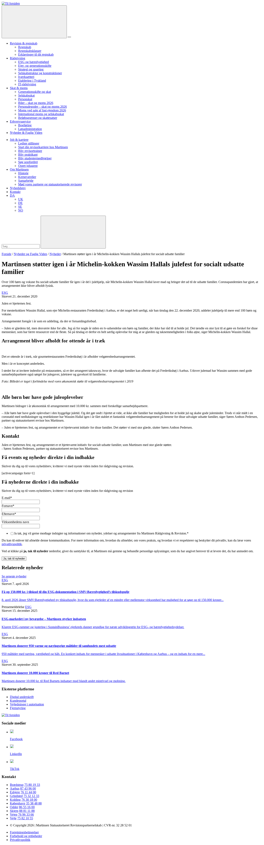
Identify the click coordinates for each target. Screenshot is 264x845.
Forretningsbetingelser (24, 832)
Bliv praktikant (28, 154)
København (17, 803)
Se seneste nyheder (14, 576)
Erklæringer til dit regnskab (36, 54)
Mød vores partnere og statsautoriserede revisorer (50, 184)
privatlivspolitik (12, 544)
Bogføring (25, 125)
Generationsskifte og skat (34, 91)
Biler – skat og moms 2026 (35, 103)
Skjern (14, 811)
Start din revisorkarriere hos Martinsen (43, 147)
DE (20, 203)
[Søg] (34, 21)
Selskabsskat (26, 95)
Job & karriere (19, 139)
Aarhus (14, 788)
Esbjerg (15, 792)
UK (20, 199)
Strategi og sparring (31, 69)
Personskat (25, 99)
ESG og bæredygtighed (33, 62)
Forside (6, 254)
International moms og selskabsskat (41, 114)
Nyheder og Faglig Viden (30, 254)
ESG (5, 292)
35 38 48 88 (34, 803)
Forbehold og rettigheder (26, 836)
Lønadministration (30, 129)
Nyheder (55, 254)
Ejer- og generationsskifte (34, 65)
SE (20, 206)
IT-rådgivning (27, 84)
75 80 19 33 (32, 784)
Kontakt (15, 192)
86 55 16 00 (27, 807)
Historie (23, 173)
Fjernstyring (18, 708)
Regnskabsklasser (29, 51)
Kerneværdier (27, 177)
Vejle (13, 818)
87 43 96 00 (28, 788)
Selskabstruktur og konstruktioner (40, 73)
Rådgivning (17, 58)
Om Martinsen (19, 169)
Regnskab (24, 47)
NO (20, 210)
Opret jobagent (28, 165)
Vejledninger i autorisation (27, 704)
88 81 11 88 (27, 811)
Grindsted (16, 796)
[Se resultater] (73, 232)
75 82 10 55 (25, 818)
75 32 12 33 (31, 796)
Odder (14, 807)
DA (12, 195)
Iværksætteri (26, 77)
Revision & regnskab (23, 43)
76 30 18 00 (29, 799)
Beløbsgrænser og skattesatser (37, 118)
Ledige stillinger (28, 143)
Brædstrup (17, 784)
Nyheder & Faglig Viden (26, 132)
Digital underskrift (22, 697)
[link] (11, 3)
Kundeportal (18, 700)
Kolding (15, 799)
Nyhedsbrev (18, 188)
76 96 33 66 (26, 814)
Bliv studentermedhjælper (35, 158)
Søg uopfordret (28, 162)
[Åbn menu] (69, 37)
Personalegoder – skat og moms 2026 (42, 106)
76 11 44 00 (28, 792)
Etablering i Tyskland (32, 80)
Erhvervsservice (20, 121)
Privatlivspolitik (20, 839)
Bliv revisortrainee (30, 151)
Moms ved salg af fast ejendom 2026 (42, 110)
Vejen (13, 814)
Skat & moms (19, 88)
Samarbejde (25, 180)
